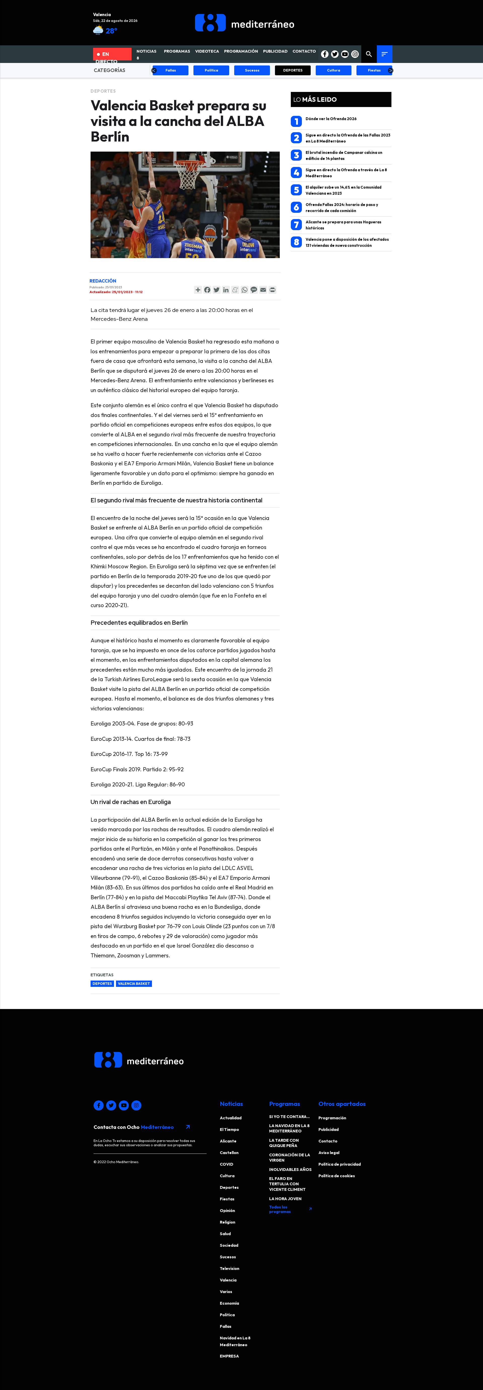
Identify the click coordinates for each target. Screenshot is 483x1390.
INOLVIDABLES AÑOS (290, 1169)
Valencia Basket (134, 983)
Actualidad (231, 1117)
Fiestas (227, 1198)
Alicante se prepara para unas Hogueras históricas (337, 224)
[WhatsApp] (244, 290)
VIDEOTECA (207, 51)
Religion (227, 1222)
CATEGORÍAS (109, 70)
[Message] (254, 290)
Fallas (225, 1326)
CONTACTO (304, 51)
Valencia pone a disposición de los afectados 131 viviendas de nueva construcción (341, 242)
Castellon (229, 1152)
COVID (226, 1164)
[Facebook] (207, 290)
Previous (154, 70)
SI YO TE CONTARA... (289, 1116)
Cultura (227, 1175)
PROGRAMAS (177, 51)
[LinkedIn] (226, 290)
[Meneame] (235, 290)
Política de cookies (336, 1175)
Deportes (103, 91)
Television (229, 1268)
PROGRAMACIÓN (241, 51)
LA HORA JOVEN (285, 1198)
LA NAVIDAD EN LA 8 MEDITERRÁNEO (289, 1128)
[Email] (263, 290)
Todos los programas (290, 1209)
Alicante (228, 1140)
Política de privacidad (339, 1164)
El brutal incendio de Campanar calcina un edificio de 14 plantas (338, 155)
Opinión (227, 1210)
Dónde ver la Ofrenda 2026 (326, 121)
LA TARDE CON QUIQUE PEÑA (284, 1143)
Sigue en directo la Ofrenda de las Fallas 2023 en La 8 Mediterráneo (342, 138)
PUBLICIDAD (275, 51)
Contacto (327, 1140)
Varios (226, 1291)
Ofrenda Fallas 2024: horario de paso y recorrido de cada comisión (336, 207)
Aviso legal (328, 1152)
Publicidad (328, 1129)
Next (390, 70)
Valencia (228, 1279)
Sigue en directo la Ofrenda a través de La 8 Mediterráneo (340, 172)
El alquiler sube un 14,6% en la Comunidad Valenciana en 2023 (338, 190)
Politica (227, 1314)
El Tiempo (229, 1129)
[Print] (272, 290)
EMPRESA (229, 1356)
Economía (229, 1303)
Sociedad (229, 1245)
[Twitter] (217, 290)
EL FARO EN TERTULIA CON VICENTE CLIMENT (287, 1184)
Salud (225, 1233)
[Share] (198, 290)
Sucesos (228, 1256)
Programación (332, 1117)
